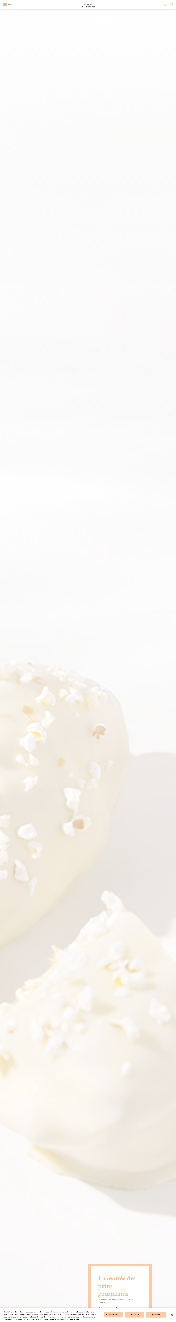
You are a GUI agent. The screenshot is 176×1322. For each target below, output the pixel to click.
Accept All (156, 1315)
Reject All (135, 1315)
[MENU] (5, 4)
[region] (88, 1315)
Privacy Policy (62, 1319)
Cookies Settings (113, 1315)
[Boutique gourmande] (88, 4)
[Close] (172, 1315)
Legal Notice (74, 1319)
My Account (165, 4)
